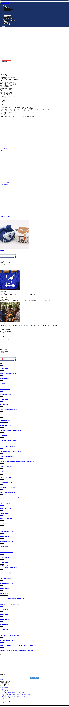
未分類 (1, 365)
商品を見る (4, 61)
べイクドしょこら (7, 10)
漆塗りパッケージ (19, 692)
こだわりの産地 (7, 17)
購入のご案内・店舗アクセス (9, 20)
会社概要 (6, 21)
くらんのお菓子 (5, 6)
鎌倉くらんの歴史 (7, 16)
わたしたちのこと (5, 14)
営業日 (1, 396)
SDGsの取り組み (7, 23)
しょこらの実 (6, 7)
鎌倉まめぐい (24, 692)
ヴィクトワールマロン (8, 9)
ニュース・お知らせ (6, 690)
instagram (4, 26)
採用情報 (6, 22)
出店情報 (2, 642)
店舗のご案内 (4, 19)
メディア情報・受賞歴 (8, 18)
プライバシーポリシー (6, 699)
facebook (3, 25)
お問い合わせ (4, 698)
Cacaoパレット (7, 8)
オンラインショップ (6, 24)
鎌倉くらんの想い (7, 15)
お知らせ (4, 5)
